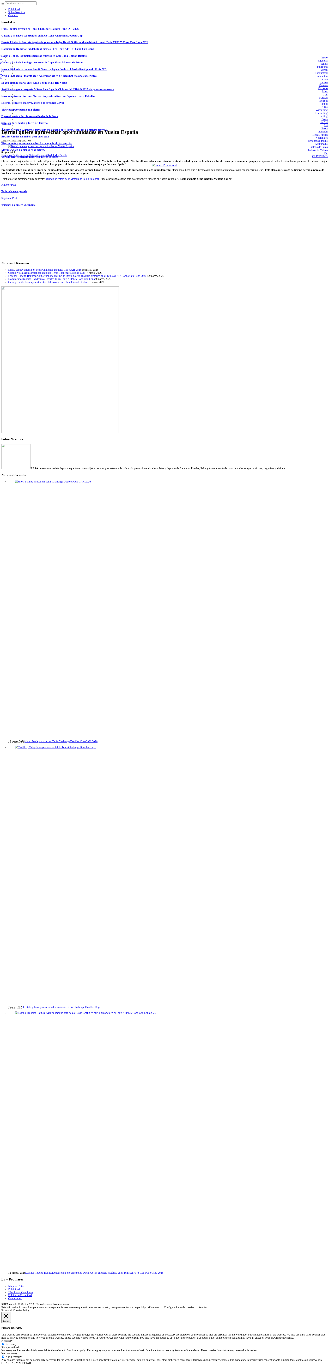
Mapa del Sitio (16, 1286)
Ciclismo (6, 123)
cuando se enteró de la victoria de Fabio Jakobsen (73, 178)
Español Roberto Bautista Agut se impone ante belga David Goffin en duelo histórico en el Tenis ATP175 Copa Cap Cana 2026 (74, 42)
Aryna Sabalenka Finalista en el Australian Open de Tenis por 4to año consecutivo (49, 75)
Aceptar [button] (202, 1307)
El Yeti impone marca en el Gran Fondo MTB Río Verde (34, 82)
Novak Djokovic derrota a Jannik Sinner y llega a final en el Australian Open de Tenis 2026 (54, 69)
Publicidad (14, 1289)
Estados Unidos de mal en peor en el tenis (25, 136)
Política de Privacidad (20, 1295)
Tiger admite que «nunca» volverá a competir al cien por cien (36, 143)
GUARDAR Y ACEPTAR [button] (16, 1363)
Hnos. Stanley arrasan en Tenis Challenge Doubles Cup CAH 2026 (40, 28)
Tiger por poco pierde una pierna (20, 109)
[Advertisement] (104, 234)
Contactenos (15, 1298)
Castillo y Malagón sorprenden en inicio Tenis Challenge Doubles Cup (42, 35)
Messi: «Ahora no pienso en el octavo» (23, 149)
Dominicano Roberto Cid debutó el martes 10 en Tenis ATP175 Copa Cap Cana (47, 48)
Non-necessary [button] (9, 1353)
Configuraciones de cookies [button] (179, 1307)
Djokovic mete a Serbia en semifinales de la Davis (29, 116)
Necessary (11, 1344)
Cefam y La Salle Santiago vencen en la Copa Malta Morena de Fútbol (42, 62)
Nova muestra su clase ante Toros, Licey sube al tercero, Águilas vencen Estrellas (48, 96)
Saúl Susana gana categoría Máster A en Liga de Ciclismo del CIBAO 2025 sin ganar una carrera (57, 89)
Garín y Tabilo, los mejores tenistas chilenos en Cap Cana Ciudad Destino (44, 55)
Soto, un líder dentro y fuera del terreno (24, 123)
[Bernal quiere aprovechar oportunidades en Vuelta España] (41, 146)
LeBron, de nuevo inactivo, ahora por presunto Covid (32, 102)
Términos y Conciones (20, 1292)
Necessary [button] (7, 1340)
